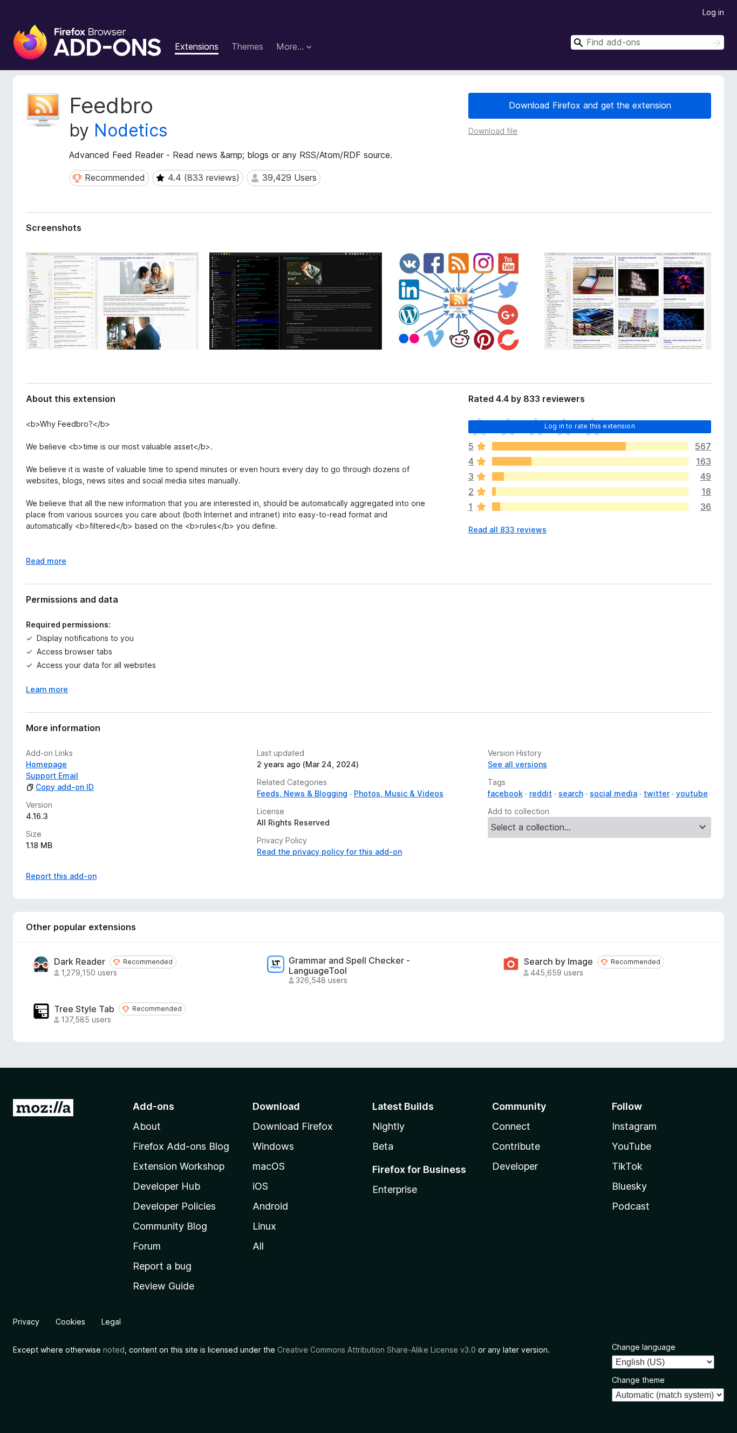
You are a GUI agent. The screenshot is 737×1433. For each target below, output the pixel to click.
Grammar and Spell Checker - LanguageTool (349, 966)
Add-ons (153, 1106)
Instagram (634, 1126)
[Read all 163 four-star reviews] (590, 461)
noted (114, 1349)
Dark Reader (79, 962)
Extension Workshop (178, 1166)
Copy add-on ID (65, 786)
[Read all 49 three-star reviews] (590, 476)
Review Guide (163, 1286)
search (570, 793)
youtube (692, 793)
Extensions (197, 46)
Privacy (26, 1321)
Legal (111, 1321)
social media (613, 793)
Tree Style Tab (84, 1009)
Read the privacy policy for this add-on (329, 851)
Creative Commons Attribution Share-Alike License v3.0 (376, 1349)
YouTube (631, 1146)
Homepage (46, 764)
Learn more (47, 689)
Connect (511, 1126)
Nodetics (131, 130)
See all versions (517, 764)
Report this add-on (61, 876)
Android (270, 1206)
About (147, 1126)
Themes (247, 46)
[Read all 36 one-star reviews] (590, 506)
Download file (492, 130)
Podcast (631, 1206)
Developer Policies (174, 1206)
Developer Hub (166, 1186)
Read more (46, 560)
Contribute (516, 1146)
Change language (643, 1347)
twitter (657, 793)
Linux (264, 1226)
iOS (260, 1186)
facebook (505, 793)
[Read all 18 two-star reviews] (590, 491)
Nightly (388, 1126)
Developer (515, 1166)
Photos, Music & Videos (398, 793)
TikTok (627, 1166)
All (258, 1246)
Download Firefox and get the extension (590, 105)
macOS (269, 1166)
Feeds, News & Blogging (302, 793)
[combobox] (647, 42)
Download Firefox (293, 1126)
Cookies (70, 1321)
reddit (540, 793)
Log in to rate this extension (589, 426)
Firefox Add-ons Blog (181, 1146)
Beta (382, 1146)
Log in (713, 12)
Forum (147, 1246)
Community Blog (170, 1226)
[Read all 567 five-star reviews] (590, 446)
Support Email (52, 775)
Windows (273, 1146)
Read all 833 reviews (507, 529)
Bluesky (629, 1186)
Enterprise (394, 1189)
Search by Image (558, 962)
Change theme (638, 1379)
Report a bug (162, 1266)
